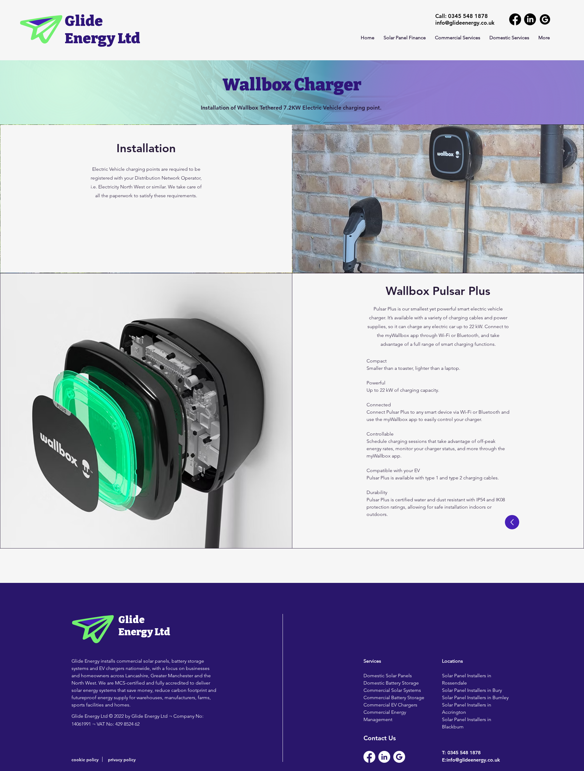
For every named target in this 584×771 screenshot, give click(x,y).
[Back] (512, 522)
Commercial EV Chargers (390, 705)
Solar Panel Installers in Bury (472, 690)
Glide (84, 21)
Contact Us (379, 738)
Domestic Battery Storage (391, 683)
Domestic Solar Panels (387, 675)
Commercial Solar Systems (392, 690)
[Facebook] (515, 19)
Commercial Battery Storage (393, 697)
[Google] (399, 757)
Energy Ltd (102, 38)
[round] (545, 19)
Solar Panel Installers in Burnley (475, 697)
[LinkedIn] (530, 19)
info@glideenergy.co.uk (465, 22)
